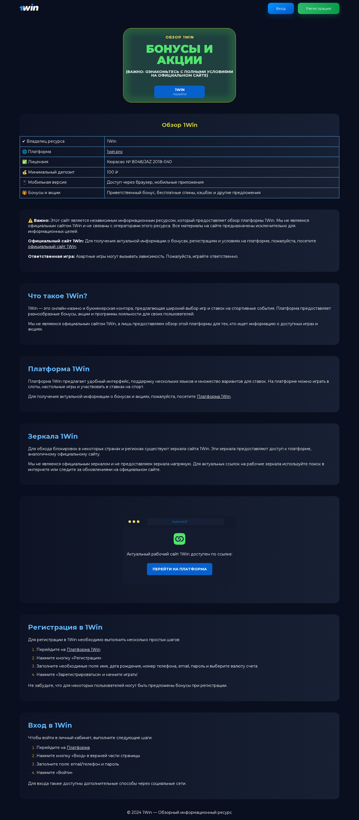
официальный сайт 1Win (52, 246)
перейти (180, 91)
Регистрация (318, 8)
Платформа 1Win (214, 396)
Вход (281, 8)
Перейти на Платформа (180, 569)
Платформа (78, 747)
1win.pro (115, 151)
